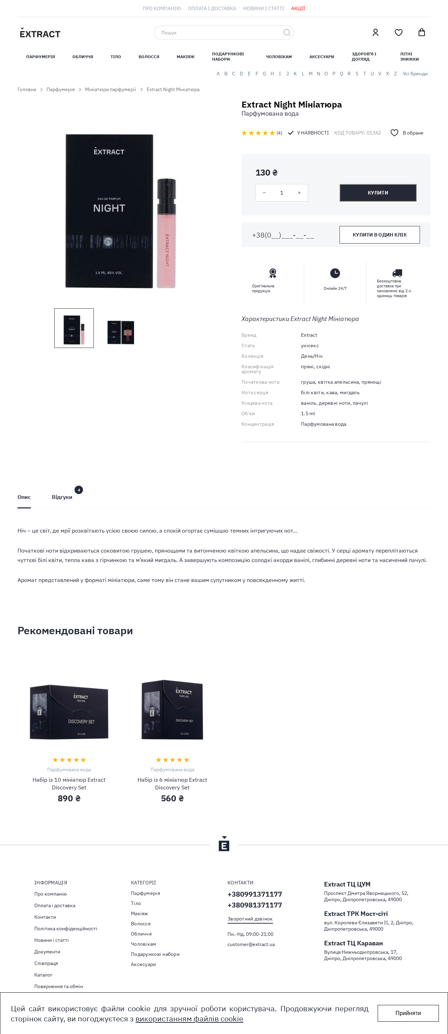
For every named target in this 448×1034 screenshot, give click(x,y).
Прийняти (408, 1013)
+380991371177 (254, 894)
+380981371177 (254, 905)
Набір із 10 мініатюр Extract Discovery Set (69, 783)
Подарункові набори (228, 56)
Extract (309, 335)
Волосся (149, 56)
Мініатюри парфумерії (110, 89)
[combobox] (224, 33)
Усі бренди (415, 73)
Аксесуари (321, 56)
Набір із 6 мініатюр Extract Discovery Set (172, 783)
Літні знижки (409, 56)
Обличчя (82, 56)
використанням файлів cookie (189, 1018)
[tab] (24, 497)
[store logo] (74, 32)
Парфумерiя (40, 56)
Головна (27, 89)
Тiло (116, 56)
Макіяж (186, 56)
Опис (24, 496)
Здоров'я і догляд (364, 56)
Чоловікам (279, 56)
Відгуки (62, 496)
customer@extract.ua (251, 944)
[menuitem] (162, 8)
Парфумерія (61, 89)
